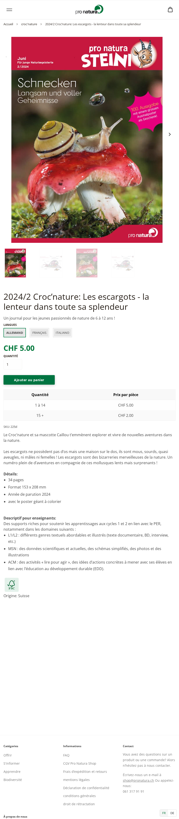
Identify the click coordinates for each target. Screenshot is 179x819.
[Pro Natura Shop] (89, 9)
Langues (10, 325)
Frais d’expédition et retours (85, 771)
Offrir (7, 755)
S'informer (11, 763)
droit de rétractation (79, 804)
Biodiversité (12, 779)
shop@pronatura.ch (138, 780)
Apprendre (12, 771)
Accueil (8, 24)
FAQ (66, 755)
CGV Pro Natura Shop (79, 763)
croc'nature (29, 24)
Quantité (10, 356)
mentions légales (76, 779)
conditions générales (79, 796)
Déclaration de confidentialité (86, 788)
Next (169, 134)
